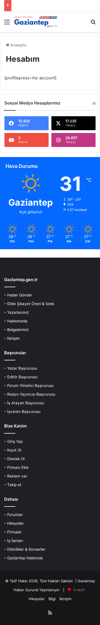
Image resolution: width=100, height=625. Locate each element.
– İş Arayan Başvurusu (24, 403)
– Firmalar (13, 532)
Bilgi (52, 599)
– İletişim (12, 338)
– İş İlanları (13, 540)
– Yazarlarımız (16, 312)
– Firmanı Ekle (16, 467)
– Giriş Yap (13, 441)
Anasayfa (17, 45)
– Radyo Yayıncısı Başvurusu (29, 394)
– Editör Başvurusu (21, 377)
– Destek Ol (14, 459)
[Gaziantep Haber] (36, 21)
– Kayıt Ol (12, 450)
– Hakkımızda (16, 321)
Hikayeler (37, 599)
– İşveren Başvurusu (22, 411)
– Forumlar (13, 514)
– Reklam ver (15, 476)
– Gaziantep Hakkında (23, 558)
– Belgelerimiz (16, 329)
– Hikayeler (14, 523)
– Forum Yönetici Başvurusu (29, 385)
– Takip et (12, 485)
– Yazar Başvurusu (20, 368)
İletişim (65, 599)
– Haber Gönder (18, 295)
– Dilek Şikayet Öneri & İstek (29, 303)
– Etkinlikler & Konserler (24, 549)
